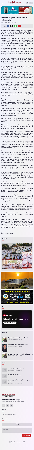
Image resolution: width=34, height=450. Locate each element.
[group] (17, 10)
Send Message (27, 435)
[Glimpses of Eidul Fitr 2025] (7, 251)
